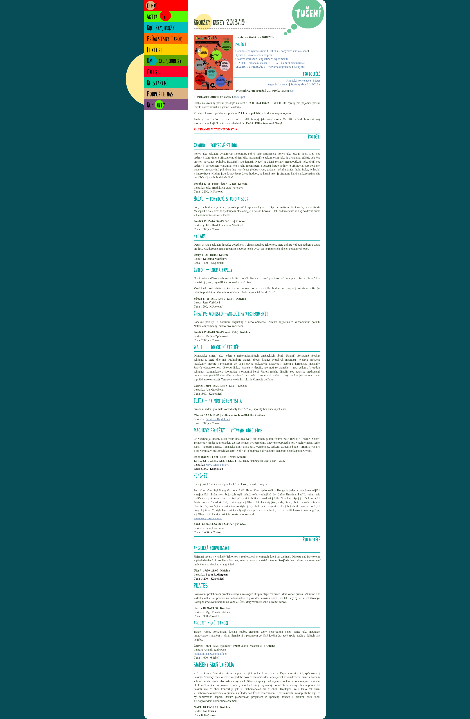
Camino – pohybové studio (250, 51)
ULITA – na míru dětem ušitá (286, 63)
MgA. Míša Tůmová (217, 464)
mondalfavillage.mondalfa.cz (210, 653)
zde (292, 90)
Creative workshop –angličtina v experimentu (261, 59)
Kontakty (156, 105)
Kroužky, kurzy (161, 28)
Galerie (154, 72)
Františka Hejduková (218, 419)
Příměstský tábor (164, 39)
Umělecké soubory (164, 61)
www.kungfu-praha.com (208, 518)
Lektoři (154, 50)
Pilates (316, 80)
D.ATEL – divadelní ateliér (251, 63)
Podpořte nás (160, 94)
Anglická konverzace (298, 80)
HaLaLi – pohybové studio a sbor (288, 51)
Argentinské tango (277, 84)
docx (236, 97)
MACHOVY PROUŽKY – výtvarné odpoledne (263, 67)
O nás (152, 6)
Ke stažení (157, 83)
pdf (243, 97)
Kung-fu (299, 67)
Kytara (239, 55)
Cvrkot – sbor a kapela (258, 55)
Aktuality (156, 17)
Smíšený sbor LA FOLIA (305, 84)
